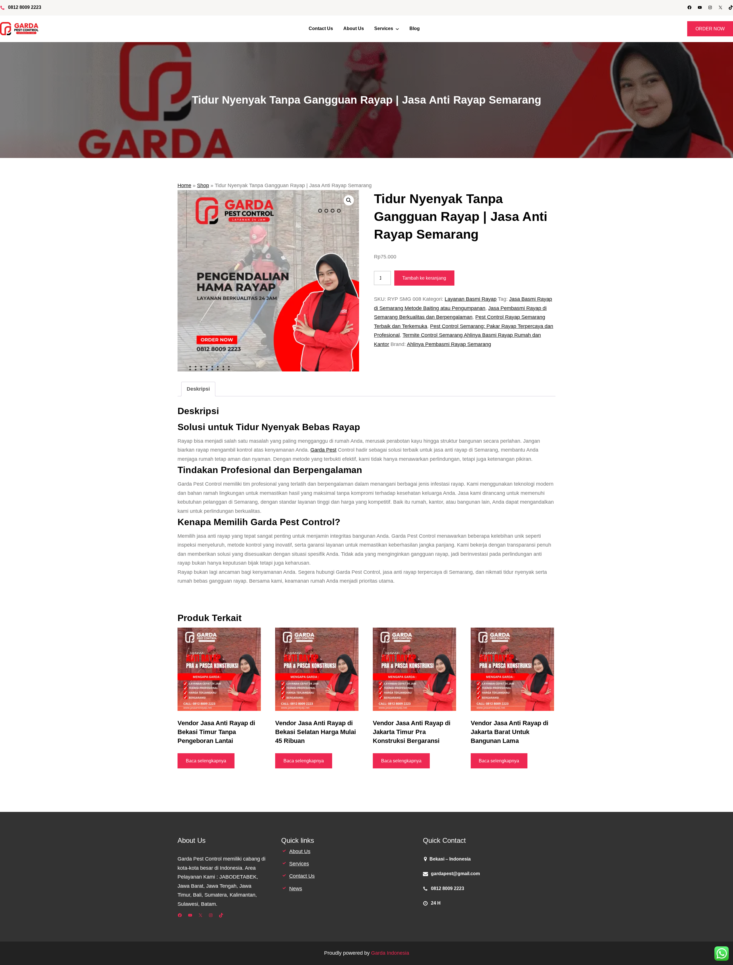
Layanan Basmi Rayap (470, 299)
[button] (349, 200)
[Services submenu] (397, 29)
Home (184, 185)
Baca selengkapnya (206, 760)
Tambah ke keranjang (424, 278)
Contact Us (302, 876)
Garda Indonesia (390, 953)
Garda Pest (323, 450)
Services (299, 864)
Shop (203, 185)
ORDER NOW (710, 28)
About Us (299, 851)
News (295, 888)
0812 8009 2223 (24, 7)
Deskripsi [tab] (198, 389)
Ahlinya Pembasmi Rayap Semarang (449, 344)
